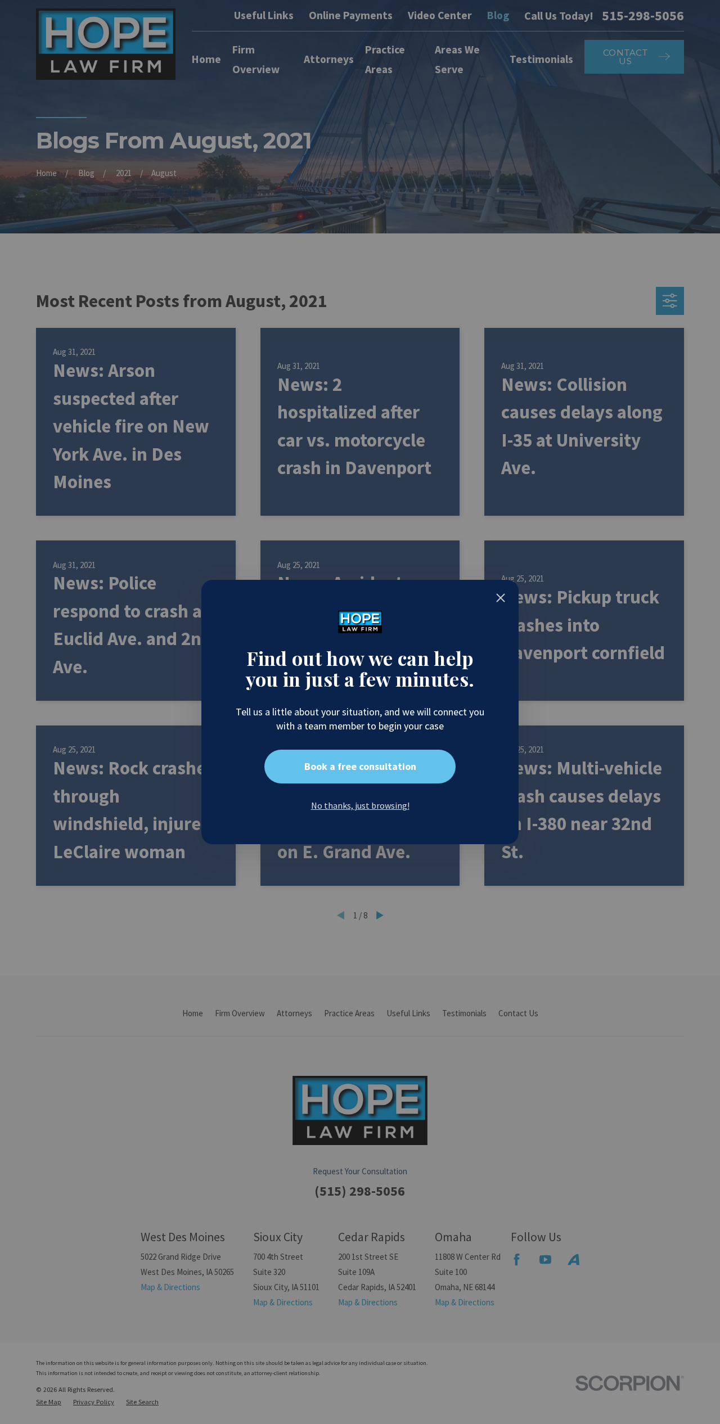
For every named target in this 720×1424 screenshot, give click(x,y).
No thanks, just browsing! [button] (360, 805)
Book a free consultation (360, 766)
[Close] (500, 597)
